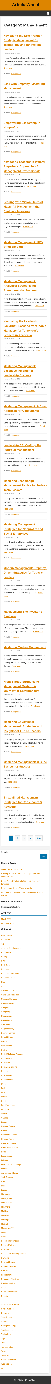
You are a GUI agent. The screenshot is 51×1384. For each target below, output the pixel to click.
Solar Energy (6, 1317)
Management (16, 74)
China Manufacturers (10, 995)
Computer (5, 1008)
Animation (5, 940)
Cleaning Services (9, 999)
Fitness (4, 1097)
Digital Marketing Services (12, 1054)
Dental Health (7, 1037)
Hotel (3, 1152)
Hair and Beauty (8, 1126)
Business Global (8, 978)
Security (4, 1296)
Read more (8, 68)
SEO (3, 1300)
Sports (4, 1322)
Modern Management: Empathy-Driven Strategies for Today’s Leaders (25, 572)
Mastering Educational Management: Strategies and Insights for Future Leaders (23, 726)
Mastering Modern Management (25, 647)
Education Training (9, 1067)
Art (2, 944)
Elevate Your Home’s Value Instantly (16, 888)
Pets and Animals (8, 1245)
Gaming (4, 1118)
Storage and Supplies (10, 1326)
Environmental (7, 1080)
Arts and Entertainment (10, 948)
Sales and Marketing (10, 1292)
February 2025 (7, 923)
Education (5, 1063)
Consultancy (6, 1020)
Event (3, 1084)
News (3, 1237)
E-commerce (6, 1058)
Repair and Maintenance (11, 1279)
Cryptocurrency (7, 1029)
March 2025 (6, 919)
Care (3, 982)
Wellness (5, 1368)
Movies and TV (7, 1228)
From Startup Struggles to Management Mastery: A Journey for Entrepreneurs (21, 686)
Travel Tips (5, 1355)
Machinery (5, 1194)
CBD (3, 986)
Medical (4, 1224)
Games (4, 1114)
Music (3, 1232)
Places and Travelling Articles (13, 1254)
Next (39, 838)
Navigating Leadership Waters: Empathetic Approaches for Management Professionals (24, 166)
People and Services (10, 1241)
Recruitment (6, 1275)
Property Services (8, 1266)
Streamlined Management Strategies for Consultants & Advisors (23, 802)
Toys (3, 1339)
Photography (6, 1249)
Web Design (6, 1364)
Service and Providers (10, 1305)
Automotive (6, 952)
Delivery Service (8, 1033)
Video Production (8, 1360)
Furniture (5, 1109)
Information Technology (11, 1165)
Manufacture (6, 1203)
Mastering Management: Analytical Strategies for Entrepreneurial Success (20, 286)
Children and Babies (10, 991)
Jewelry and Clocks (9, 1173)
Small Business (7, 1309)
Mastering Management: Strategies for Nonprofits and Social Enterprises (23, 529)
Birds (3, 961)
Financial (5, 1092)
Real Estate (6, 1271)
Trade (3, 1343)
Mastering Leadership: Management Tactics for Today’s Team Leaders (25, 485)
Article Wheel (25, 4)
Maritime (4, 1211)
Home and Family (8, 1143)
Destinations (6, 1046)
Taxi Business (7, 1330)
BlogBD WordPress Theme (25, 1380)
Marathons (5, 1207)
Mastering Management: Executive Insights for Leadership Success (20, 370)
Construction (6, 1016)
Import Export (6, 1156)
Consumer (5, 1024)
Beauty (4, 957)
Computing (5, 1012)
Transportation (7, 1347)
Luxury (4, 1190)
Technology (6, 1334)
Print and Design (8, 1262)
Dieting (4, 1050)
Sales (3, 1288)
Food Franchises (8, 1105)
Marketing (5, 1215)
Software (5, 1313)
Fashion (4, 1088)
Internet (4, 1169)
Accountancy (6, 935)
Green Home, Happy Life (11, 869)
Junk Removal (7, 1177)
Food (3, 1101)
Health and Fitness (9, 1135)
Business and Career (10, 974)
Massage (5, 1220)
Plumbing (5, 1258)
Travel (3, 1351)
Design (4, 1041)
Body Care (5, 965)
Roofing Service (8, 1283)
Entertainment (7, 1075)
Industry (4, 1160)
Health (4, 1131)
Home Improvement (9, 1148)
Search (4, 852)
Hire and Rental (7, 1139)
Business (5, 969)
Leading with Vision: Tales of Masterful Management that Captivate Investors (23, 206)
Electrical (5, 1071)
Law (3, 1181)
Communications (8, 1003)
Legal (3, 1186)
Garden (4, 1122)
